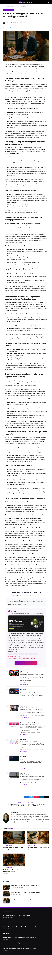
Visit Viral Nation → (24, 717)
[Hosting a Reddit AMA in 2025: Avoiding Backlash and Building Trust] (6, 900)
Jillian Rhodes (10, 22)
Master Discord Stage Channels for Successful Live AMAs (25, 892)
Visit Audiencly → (24, 701)
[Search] (48, 2)
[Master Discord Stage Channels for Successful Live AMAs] (6, 894)
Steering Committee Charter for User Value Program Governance (13, 848)
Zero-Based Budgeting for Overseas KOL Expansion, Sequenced (38, 848)
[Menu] (4, 2)
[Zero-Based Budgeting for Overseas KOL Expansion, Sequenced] (38, 837)
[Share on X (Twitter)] (11, 28)
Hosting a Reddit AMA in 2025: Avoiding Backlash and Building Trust (28, 899)
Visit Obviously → (24, 784)
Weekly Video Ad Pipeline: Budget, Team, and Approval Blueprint (14, 870)
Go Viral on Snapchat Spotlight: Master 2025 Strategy (16, 915)
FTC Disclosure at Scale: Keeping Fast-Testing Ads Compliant (18, 943)
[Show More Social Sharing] (18, 28)
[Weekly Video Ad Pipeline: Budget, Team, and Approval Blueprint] (14, 860)
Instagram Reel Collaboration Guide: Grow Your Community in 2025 (20, 921)
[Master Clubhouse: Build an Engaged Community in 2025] (6, 887)
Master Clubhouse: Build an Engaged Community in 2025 (25, 885)
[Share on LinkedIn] (15, 28)
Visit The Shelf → (24, 684)
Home (4, 6)
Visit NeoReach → (24, 751)
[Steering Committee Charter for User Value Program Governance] (14, 837)
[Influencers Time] (26, 2)
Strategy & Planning (8, 9)
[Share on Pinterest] (13, 28)
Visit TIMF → (23, 734)
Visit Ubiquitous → (24, 768)
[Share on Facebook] (9, 28)
